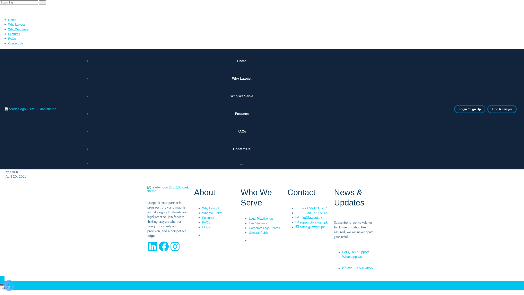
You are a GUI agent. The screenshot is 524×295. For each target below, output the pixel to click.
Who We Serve (18, 29)
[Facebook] (164, 246)
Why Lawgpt (16, 24)
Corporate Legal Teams (264, 228)
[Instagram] (175, 246)
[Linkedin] (152, 246)
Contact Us (15, 43)
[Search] (42, 2)
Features (14, 34)
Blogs (206, 227)
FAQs (12, 38)
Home (12, 20)
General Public (259, 232)
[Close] (1, 284)
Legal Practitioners (261, 218)
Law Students (258, 223)
